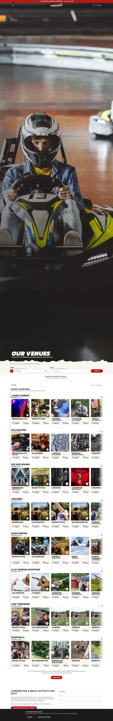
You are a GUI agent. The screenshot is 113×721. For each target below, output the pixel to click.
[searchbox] (58, 371)
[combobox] (69, 371)
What (52, 367)
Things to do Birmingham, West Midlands (30, 364)
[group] (20, 412)
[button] (102, 397)
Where (12, 367)
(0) (100, 5)
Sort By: (93, 385)
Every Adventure (14, 364)
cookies (75, 713)
